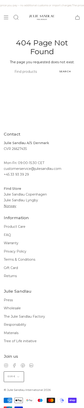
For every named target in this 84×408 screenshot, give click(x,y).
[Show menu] (6, 17)
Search (65, 71)
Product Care (14, 227)
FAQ (7, 235)
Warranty (11, 243)
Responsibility (15, 325)
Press (8, 300)
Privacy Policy (15, 251)
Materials (11, 333)
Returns (10, 276)
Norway (10, 206)
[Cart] (77, 17)
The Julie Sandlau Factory (24, 316)
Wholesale (12, 308)
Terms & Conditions (19, 259)
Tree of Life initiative (20, 341)
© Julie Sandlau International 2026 (27, 390)
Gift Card (11, 268)
